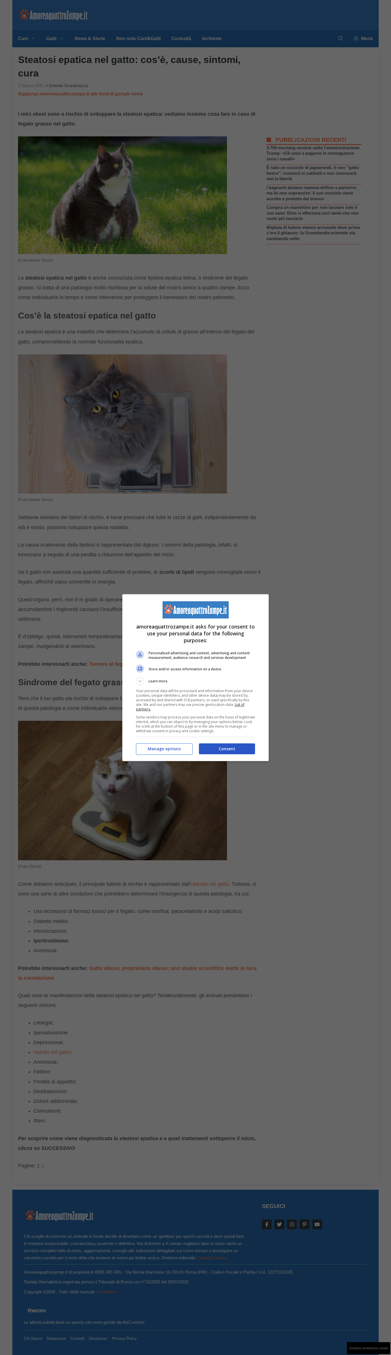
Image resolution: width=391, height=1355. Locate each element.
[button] (195, 681)
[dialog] (195, 677)
